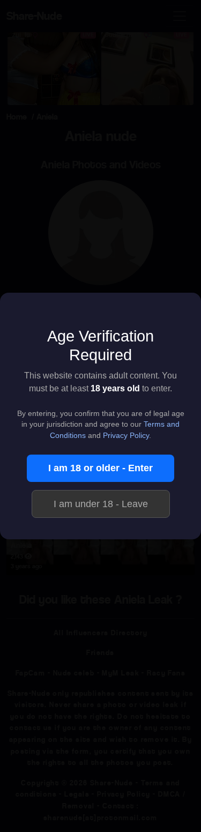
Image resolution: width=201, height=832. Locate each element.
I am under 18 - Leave (101, 504)
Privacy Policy (126, 436)
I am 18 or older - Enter (100, 468)
